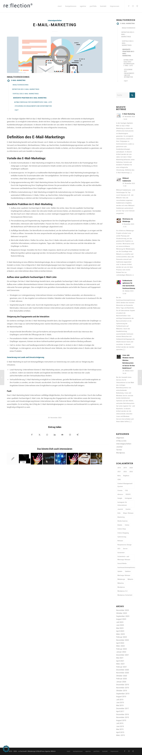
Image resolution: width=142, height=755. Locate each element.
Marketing (121, 517)
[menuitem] (60, 6)
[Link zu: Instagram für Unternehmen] (36, 458)
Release (120, 541)
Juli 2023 (119, 622)
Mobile (119, 525)
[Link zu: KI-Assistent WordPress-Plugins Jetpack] (60, 458)
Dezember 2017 (122, 708)
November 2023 (122, 610)
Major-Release (128, 513)
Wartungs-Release (123, 575)
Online (127, 525)
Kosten (128, 509)
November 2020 (122, 673)
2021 (119, 472)
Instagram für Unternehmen (122, 503)
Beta (119, 476)
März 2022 (120, 646)
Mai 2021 (119, 658)
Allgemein (120, 438)
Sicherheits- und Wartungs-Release (123, 558)
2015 (119, 468)
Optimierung (121, 537)
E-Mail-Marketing (128, 114)
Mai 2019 (119, 705)
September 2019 (122, 694)
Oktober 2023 (121, 613)
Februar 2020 (121, 679)
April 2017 (120, 711)
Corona (119, 490)
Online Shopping (123, 533)
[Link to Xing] (77, 435)
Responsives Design (124, 545)
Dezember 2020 (122, 670)
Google (119, 498)
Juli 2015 (119, 723)
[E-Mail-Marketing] (54, 55)
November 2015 (122, 717)
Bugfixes (126, 476)
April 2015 (120, 732)
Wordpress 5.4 (122, 591)
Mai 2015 (119, 729)
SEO (118, 549)
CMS (119, 479)
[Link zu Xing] (137, 6)
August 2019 (121, 696)
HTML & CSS (121, 441)
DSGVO (128, 494)
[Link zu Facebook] (129, 6)
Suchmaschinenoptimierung (126, 567)
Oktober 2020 (121, 676)
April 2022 (120, 643)
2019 (125, 468)
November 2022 (122, 640)
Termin (119, 450)
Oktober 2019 (121, 691)
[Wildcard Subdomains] (2, 377)
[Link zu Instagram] (133, 6)
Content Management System (124, 485)
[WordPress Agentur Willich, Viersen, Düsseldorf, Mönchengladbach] (18, 6)
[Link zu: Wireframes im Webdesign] (84, 458)
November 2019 (122, 688)
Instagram (128, 498)
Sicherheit (121, 553)
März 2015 (120, 735)
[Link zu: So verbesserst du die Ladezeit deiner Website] (96, 458)
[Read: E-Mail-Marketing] (118, 115)
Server (125, 549)
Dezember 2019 (122, 685)
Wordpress (120, 453)
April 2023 (120, 631)
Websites (120, 583)
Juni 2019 (120, 702)
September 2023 (122, 616)
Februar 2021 (121, 667)
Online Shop (121, 529)
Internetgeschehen (55, 21)
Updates (128, 571)
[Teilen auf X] (39, 435)
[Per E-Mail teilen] (62, 435)
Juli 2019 (119, 700)
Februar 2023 (121, 637)
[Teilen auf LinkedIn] (55, 435)
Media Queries (122, 521)
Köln (119, 513)
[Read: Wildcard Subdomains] (118, 179)
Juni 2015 (120, 726)
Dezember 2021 (122, 655)
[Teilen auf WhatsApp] (47, 435)
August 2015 (121, 720)
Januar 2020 (121, 682)
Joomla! (119, 447)
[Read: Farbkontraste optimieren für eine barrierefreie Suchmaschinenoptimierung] (118, 282)
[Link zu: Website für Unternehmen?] (12, 458)
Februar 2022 (121, 649)
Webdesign (121, 579)
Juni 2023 (120, 625)
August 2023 (121, 619)
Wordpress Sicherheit (124, 595)
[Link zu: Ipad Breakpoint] (24, 458)
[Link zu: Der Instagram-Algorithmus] (72, 458)
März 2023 (120, 634)
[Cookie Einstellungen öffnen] (6, 752)
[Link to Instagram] (70, 435)
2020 (131, 468)
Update (119, 571)
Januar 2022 (121, 652)
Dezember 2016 (122, 714)
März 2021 (120, 664)
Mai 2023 (119, 628)
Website (130, 579)
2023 (131, 472)
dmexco (120, 494)
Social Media (121, 563)
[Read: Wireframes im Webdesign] (118, 220)
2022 (125, 472)
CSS (126, 490)
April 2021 (120, 661)
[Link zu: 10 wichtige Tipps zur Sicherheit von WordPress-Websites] (48, 458)
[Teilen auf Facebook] (32, 435)
